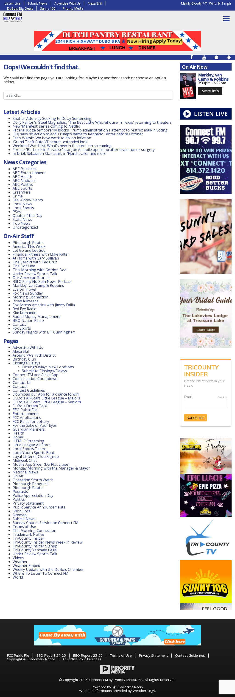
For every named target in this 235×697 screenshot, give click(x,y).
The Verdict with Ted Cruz (35, 262)
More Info (210, 90)
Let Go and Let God (29, 250)
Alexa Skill (95, 3)
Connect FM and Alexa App (35, 374)
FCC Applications (27, 417)
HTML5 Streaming (28, 440)
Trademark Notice (28, 534)
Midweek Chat (25, 460)
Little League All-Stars (31, 444)
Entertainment (25, 413)
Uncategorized (25, 227)
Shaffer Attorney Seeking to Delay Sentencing (52, 118)
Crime (18, 196)
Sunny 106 (48, 8)
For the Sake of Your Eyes (35, 425)
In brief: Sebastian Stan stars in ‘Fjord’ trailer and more (59, 153)
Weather (20, 561)
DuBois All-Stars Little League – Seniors (47, 402)
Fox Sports (22, 328)
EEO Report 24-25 (51, 655)
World (18, 577)
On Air (18, 475)
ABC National (24, 180)
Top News (21, 223)
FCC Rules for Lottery (31, 421)
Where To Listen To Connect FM (40, 573)
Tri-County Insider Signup (35, 546)
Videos (18, 557)
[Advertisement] (117, 41)
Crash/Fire (22, 192)
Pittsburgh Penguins (30, 483)
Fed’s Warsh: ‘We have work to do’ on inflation (52, 137)
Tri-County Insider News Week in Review (47, 542)
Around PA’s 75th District (34, 355)
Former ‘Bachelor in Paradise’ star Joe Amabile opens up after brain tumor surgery (84, 149)
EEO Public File (25, 409)
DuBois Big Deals (20, 8)
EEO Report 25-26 (88, 655)
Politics (19, 499)
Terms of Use (24, 526)
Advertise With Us (67, 3)
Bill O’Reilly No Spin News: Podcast (42, 281)
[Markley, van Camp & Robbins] (188, 86)
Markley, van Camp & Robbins (38, 285)
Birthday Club (24, 359)
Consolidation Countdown (35, 378)
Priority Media (73, 8)
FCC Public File (18, 655)
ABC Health (22, 176)
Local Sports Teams (30, 448)
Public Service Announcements (39, 507)
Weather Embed (26, 565)
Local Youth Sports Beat (33, 452)
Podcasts (20, 491)
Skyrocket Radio (130, 687)
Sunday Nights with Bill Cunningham (44, 332)
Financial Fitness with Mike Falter (41, 254)
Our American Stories (31, 277)
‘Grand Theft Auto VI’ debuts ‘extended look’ (50, 141)
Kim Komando (24, 312)
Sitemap (20, 514)
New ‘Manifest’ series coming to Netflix (46, 126)
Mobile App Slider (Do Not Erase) (41, 464)
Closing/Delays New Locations (48, 366)
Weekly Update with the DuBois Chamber (48, 569)
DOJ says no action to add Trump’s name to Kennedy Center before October (78, 134)
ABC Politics (23, 184)
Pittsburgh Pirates (28, 242)
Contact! (20, 324)
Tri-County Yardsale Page (35, 549)
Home (18, 437)
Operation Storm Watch (33, 479)
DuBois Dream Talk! (30, 405)
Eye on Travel (24, 289)
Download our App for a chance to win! (46, 394)
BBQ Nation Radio (28, 320)
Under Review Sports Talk (35, 273)
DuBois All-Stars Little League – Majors (46, 398)
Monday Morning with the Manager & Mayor (51, 468)
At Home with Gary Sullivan (36, 258)
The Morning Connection (34, 530)
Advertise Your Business (81, 659)
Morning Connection (30, 297)
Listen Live (12, 3)
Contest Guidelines (29, 390)
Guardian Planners (29, 429)
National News (25, 472)
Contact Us (22, 382)
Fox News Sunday (28, 293)
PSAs (17, 211)
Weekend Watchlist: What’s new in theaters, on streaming (62, 145)
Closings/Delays (26, 363)
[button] (226, 18)
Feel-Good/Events (28, 199)
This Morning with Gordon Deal (40, 269)
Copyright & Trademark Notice (31, 659)
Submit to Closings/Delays (44, 370)
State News (22, 219)
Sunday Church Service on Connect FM (45, 522)
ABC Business (24, 168)
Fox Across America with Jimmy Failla (44, 304)
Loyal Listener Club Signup (36, 456)
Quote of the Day (27, 215)
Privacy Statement (28, 503)
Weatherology (144, 690)
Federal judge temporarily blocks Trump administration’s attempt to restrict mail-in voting (90, 130)
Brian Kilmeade (26, 300)
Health (18, 433)
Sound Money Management (37, 316)
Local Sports (23, 207)
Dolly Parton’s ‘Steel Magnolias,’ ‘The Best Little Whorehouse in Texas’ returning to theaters (92, 122)
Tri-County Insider (28, 538)
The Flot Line (24, 265)
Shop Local (22, 511)
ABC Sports (22, 188)
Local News (22, 203)
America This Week (29, 246)
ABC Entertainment (29, 172)
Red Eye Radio (24, 308)
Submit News (37, 3)
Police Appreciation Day (33, 495)
